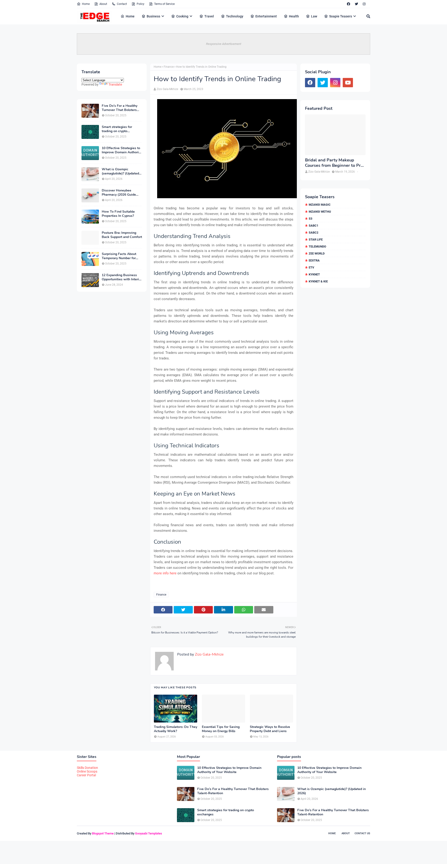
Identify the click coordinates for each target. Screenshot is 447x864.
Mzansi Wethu (320, 211)
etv (311, 267)
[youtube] (348, 82)
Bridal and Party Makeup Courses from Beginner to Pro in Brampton (334, 162)
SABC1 (313, 225)
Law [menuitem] (314, 16)
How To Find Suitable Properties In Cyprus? (118, 214)
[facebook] (348, 4)
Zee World (317, 253)
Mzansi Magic (320, 204)
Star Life (316, 239)
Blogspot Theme (103, 833)
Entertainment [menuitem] (266, 16)
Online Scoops (87, 771)
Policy (140, 4)
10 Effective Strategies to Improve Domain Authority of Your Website (122, 150)
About (103, 4)
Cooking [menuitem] (182, 16)
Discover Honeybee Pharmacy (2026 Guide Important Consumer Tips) (122, 192)
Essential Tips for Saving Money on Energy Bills (221, 729)
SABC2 (313, 232)
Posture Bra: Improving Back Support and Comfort (122, 235)
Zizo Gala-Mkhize (167, 89)
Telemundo (317, 246)
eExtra (314, 260)
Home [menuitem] (130, 16)
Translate (115, 84)
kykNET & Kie (318, 281)
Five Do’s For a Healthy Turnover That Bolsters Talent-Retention (119, 108)
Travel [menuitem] (209, 16)
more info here (165, 573)
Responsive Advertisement (223, 44)
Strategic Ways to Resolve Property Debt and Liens (270, 729)
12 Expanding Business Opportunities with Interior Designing (122, 277)
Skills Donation (87, 768)
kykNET (314, 274)
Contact (122, 4)
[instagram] (364, 4)
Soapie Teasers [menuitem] (340, 16)
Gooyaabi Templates (148, 833)
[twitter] (356, 4)
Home (86, 4)
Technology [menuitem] (234, 16)
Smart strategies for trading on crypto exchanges (117, 129)
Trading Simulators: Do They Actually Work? (175, 729)
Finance (169, 66)
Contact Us (362, 833)
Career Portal (86, 775)
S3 (310, 218)
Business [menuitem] (153, 16)
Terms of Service (164, 4)
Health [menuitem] (294, 16)
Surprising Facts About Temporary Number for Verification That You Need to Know (119, 256)
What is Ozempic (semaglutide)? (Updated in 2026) (120, 171)
